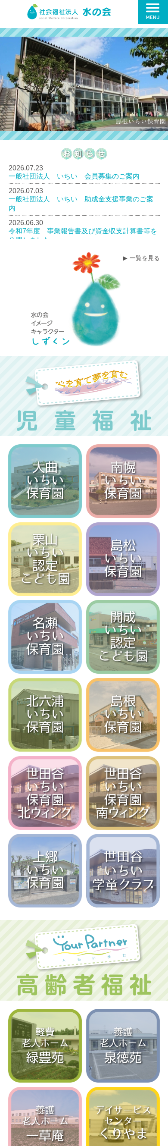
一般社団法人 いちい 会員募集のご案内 (74, 176)
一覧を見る (145, 257)
